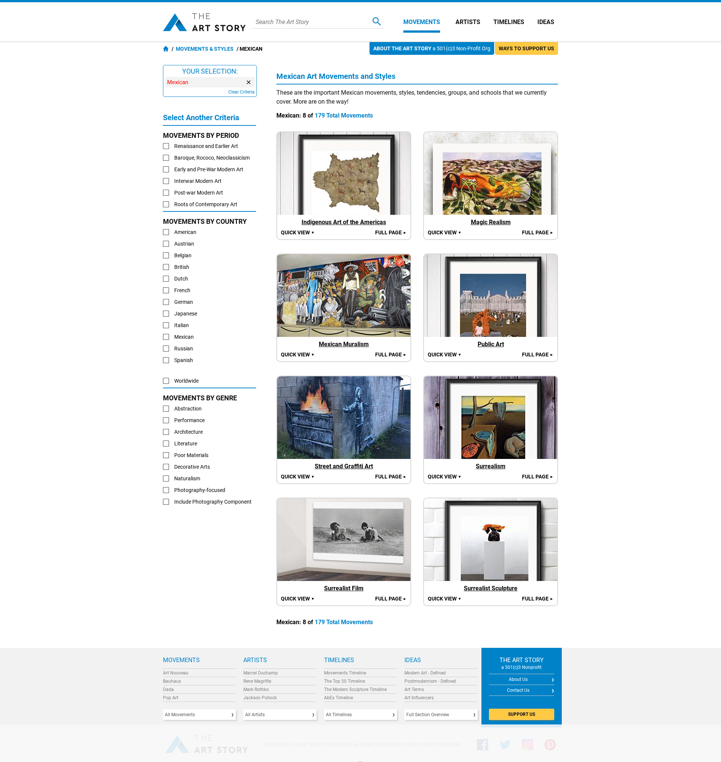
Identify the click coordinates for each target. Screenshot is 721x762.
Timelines (508, 22)
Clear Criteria (241, 92)
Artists (468, 22)
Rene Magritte (257, 681)
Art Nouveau (176, 673)
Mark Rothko (256, 689)
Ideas (545, 22)
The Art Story (204, 22)
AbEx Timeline (338, 697)
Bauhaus (172, 681)
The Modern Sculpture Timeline (355, 689)
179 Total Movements (344, 115)
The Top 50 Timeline (344, 681)
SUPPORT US (521, 714)
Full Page (391, 232)
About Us (518, 679)
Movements (421, 22)
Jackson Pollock (260, 697)
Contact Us (518, 690)
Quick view (298, 232)
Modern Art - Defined (425, 673)
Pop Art (170, 697)
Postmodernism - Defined (430, 681)
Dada (168, 689)
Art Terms (414, 689)
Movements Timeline (345, 673)
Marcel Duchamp (260, 673)
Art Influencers (419, 697)
